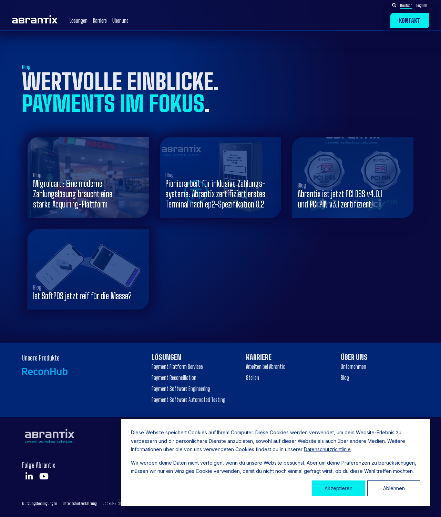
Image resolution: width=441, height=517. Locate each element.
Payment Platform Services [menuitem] (177, 366)
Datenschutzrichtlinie (327, 449)
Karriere (100, 20)
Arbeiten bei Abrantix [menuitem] (265, 366)
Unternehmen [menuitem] (353, 366)
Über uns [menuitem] (354, 357)
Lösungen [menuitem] (166, 357)
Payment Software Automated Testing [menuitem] (188, 399)
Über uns (120, 20)
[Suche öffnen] (394, 5)
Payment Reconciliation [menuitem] (174, 377)
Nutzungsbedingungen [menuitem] (39, 503)
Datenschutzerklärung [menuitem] (80, 503)
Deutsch (406, 5)
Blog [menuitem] (345, 377)
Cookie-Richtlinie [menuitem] (116, 503)
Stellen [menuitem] (252, 377)
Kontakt (409, 20)
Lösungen (79, 20)
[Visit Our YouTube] (44, 476)
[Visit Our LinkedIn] (29, 476)
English (421, 5)
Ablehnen (394, 488)
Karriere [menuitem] (258, 357)
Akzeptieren (338, 488)
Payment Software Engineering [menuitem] (181, 388)
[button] (413, 5)
